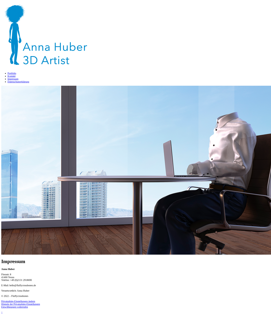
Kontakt (12, 76)
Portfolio (12, 73)
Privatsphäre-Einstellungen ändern (18, 301)
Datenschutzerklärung (18, 81)
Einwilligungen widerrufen (14, 307)
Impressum (13, 79)
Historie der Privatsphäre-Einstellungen (20, 304)
